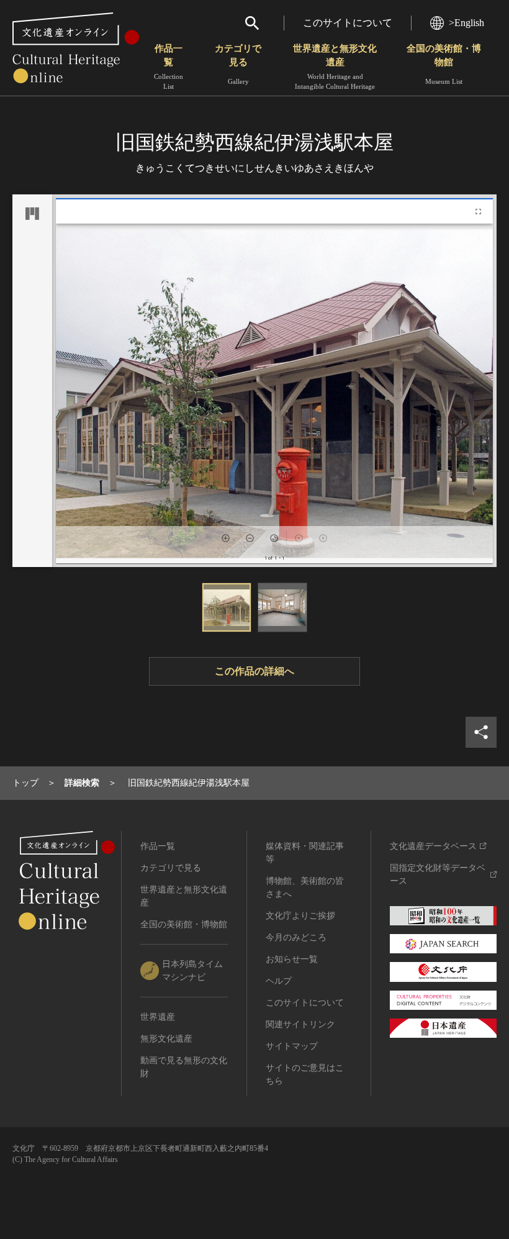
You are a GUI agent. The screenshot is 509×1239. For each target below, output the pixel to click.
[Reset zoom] (274, 538)
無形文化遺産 (166, 1038)
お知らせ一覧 (292, 959)
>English (466, 22)
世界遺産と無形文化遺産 (335, 66)
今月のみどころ (296, 937)
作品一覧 (168, 66)
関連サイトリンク (300, 1024)
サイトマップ (292, 1046)
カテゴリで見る (238, 64)
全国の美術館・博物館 (444, 64)
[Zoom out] (250, 538)
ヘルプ (279, 981)
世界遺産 (157, 1017)
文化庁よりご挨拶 (300, 915)
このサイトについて (347, 22)
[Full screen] (478, 211)
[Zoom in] (226, 538)
